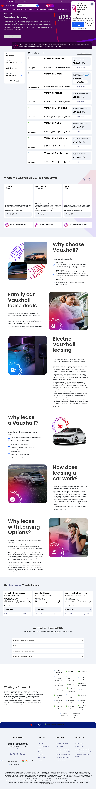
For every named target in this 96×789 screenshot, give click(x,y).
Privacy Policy (79, 743)
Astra (42, 23)
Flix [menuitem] (68, 1)
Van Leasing (60, 746)
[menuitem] (4, 9)
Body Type (9, 67)
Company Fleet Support (63, 757)
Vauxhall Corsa (53, 73)
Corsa (34, 23)
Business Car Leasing (63, 749)
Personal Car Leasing (62, 743)
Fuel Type (8, 60)
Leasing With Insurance (63, 754)
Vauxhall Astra (52, 122)
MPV (66, 186)
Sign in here (84, 28)
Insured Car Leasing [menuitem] (33, 9)
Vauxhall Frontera (54, 58)
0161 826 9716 (81, 782)
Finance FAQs (41, 757)
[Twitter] (14, 754)
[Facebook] (21, 754)
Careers (40, 752)
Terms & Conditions (43, 746)
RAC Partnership (61, 760)
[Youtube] (24, 754)
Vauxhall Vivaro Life (55, 138)
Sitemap (40, 760)
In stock (17, 81)
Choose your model (11, 53)
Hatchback (40, 186)
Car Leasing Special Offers (64, 752)
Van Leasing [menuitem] (24, 1)
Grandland (13, 320)
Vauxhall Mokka (53, 92)
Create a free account (78, 24)
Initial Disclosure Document (83, 752)
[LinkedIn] (17, 754)
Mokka (38, 326)
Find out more (13, 36)
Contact (40, 754)
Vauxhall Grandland (17, 24)
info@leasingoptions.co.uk (18, 748)
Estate (8, 186)
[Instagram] (11, 754)
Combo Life (21, 322)
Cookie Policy (79, 746)
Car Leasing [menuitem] (9, 1)
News (39, 749)
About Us (40, 743)
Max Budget (9, 73)
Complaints (78, 759)
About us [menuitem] (60, 1)
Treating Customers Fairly (82, 749)
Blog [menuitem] (65, 1)
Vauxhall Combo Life (56, 153)
